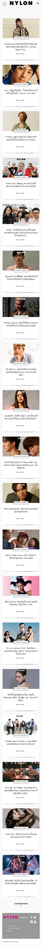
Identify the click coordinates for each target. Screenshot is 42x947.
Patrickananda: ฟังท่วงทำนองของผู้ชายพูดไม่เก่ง (21, 510)
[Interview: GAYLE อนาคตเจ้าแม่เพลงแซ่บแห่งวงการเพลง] (21, 818)
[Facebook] (31, 917)
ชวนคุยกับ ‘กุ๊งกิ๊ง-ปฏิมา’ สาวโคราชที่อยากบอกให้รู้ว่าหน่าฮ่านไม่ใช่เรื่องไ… (21, 417)
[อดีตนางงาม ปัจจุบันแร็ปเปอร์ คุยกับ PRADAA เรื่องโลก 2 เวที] (21, 586)
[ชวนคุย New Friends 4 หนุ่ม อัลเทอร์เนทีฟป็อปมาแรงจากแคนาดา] (21, 725)
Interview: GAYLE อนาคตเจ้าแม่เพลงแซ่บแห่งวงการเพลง (21, 836)
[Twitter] (35, 917)
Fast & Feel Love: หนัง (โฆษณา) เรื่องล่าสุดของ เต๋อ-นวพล (21, 557)
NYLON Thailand (24, 757)
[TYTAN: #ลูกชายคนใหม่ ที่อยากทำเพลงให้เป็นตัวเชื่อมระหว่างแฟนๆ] (21, 121)
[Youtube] (35, 922)
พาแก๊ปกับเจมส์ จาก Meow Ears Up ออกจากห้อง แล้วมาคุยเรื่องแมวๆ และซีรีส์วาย (21, 464)
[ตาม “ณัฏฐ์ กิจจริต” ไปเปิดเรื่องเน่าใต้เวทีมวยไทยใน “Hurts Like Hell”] (21, 75)
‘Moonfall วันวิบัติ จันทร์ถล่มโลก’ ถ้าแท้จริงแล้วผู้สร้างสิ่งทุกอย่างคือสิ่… (21, 882)
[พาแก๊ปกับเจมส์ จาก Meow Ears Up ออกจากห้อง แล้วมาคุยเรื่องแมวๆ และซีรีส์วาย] (21, 446)
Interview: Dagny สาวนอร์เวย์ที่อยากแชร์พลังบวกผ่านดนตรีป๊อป (21, 185)
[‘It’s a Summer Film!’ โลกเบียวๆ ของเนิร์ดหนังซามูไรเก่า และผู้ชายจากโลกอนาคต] (21, 632)
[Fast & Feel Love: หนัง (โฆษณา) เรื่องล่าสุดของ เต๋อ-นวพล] (21, 539)
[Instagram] (31, 922)
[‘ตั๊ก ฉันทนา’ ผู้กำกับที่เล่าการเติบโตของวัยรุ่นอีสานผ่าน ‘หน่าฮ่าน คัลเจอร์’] (21, 353)
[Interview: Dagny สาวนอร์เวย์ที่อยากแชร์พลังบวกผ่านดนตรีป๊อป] (21, 168)
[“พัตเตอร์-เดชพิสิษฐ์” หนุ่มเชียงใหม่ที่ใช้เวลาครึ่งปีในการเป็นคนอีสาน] (21, 261)
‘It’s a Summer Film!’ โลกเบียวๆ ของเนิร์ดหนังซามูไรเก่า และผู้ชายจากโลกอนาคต (21, 650)
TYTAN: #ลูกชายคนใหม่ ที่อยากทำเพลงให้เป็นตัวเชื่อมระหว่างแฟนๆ (21, 138)
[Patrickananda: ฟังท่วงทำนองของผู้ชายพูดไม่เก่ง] (21, 493)
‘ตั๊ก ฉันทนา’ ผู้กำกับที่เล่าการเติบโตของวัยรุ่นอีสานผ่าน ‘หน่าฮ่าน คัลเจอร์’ (21, 371)
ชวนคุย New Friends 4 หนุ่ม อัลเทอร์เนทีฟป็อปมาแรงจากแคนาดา (21, 743)
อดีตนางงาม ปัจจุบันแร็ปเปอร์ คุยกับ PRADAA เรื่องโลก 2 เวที (21, 603)
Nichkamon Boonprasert (24, 60)
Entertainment (21, 38)
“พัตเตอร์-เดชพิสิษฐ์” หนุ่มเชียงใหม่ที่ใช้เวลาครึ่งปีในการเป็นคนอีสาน (21, 278)
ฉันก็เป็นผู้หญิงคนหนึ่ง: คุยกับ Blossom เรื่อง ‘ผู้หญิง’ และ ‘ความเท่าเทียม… (21, 696)
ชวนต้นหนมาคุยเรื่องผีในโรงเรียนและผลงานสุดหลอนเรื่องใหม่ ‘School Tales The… (21, 46)
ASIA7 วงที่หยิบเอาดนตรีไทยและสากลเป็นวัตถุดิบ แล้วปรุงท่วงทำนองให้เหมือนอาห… (21, 232)
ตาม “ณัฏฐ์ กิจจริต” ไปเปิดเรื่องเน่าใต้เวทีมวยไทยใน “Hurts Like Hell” (21, 92)
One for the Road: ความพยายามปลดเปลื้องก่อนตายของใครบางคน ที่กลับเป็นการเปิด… (21, 789)
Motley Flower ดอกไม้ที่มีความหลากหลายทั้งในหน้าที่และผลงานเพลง (21, 324)
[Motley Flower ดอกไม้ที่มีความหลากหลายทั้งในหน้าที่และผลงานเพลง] (21, 307)
